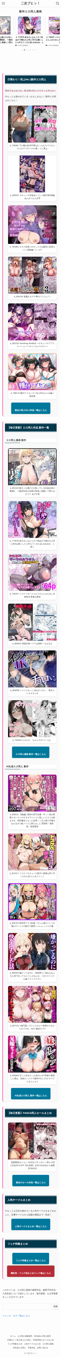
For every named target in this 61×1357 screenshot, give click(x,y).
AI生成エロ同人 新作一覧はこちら (31, 1095)
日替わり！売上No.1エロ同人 (19, 1340)
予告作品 (31, 1348)
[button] (22, 49)
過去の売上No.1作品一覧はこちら (31, 410)
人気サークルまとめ (32, 1344)
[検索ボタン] (57, 3)
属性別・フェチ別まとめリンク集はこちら (31, 1273)
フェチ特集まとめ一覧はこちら (31, 1260)
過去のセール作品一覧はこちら (31, 1182)
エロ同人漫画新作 (25, 1336)
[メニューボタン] (3, 3)
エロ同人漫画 (47, 1344)
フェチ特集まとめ (15, 1344)
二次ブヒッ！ (30, 3)
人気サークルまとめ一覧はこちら (31, 1226)
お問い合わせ (42, 1348)
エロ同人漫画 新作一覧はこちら (31, 754)
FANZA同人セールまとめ (43, 1340)
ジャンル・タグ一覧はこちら (16, 1315)
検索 (56, 1306)
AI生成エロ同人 (19, 1348)
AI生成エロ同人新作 (42, 1336)
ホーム (13, 1336)
